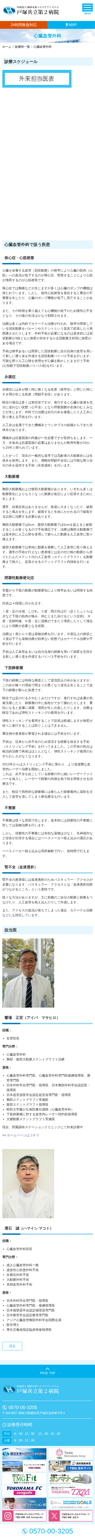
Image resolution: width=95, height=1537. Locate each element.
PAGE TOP (47, 1373)
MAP (73, 25)
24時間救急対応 (24, 25)
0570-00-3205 (23, 1407)
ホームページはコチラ (23, 1135)
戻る (12, 1346)
